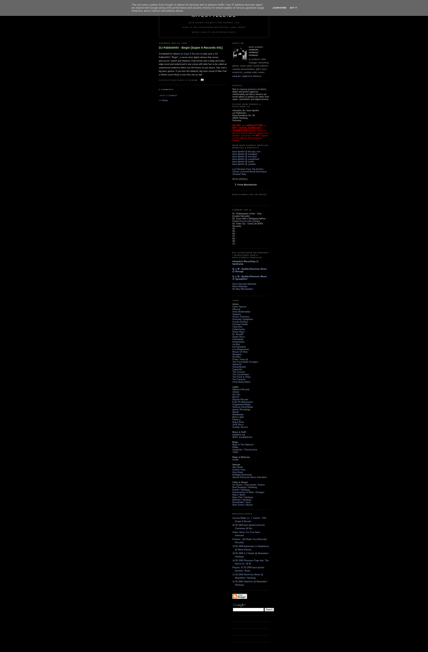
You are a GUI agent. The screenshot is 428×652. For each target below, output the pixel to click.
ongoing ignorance (248, 89)
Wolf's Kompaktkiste (242, 437)
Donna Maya (238, 332)
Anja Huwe (237, 472)
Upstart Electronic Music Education (249, 477)
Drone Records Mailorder (244, 284)
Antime (235, 392)
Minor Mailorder (239, 286)
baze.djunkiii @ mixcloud (244, 156)
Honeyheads (238, 342)
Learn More (279, 8)
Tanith (235, 452)
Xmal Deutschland (241, 382)
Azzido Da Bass (240, 321)
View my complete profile (246, 76)
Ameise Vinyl (238, 469)
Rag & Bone (238, 422)
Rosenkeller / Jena (241, 502)
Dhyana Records (240, 399)
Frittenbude (237, 339)
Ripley (235, 447)
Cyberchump (238, 329)
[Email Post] (202, 80)
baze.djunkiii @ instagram (244, 154)
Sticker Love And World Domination (249, 171)
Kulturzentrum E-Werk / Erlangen (248, 492)
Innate (235, 459)
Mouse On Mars (240, 352)
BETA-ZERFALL (240, 179)
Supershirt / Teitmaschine (244, 449)
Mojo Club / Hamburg (242, 497)
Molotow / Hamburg (241, 500)
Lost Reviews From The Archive (247, 169)
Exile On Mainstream (242, 402)
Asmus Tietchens (240, 316)
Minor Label (238, 417)
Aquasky (236, 314)
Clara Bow (237, 326)
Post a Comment (168, 95)
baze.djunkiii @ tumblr (243, 161)
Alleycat (236, 309)
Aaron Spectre (239, 306)
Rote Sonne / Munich (242, 505)
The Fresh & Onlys (241, 377)
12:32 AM (193, 80)
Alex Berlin (237, 467)
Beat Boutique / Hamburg (244, 487)
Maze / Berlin (238, 495)
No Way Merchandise (242, 289)
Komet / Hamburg (240, 489)
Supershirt (237, 369)
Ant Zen (236, 394)
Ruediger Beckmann (242, 474)
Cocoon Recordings (249, 221)
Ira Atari (236, 344)
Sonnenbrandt (239, 367)
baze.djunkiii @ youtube (244, 164)
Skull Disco (237, 424)
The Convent (238, 372)
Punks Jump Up (240, 359)
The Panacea (238, 379)
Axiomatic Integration (242, 319)
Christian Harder (240, 324)
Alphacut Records (241, 389)
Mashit (235, 412)
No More (236, 357)
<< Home (163, 100)
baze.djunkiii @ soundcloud (245, 159)
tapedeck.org (238, 434)
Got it (293, 8)
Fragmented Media (241, 404)
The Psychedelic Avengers (245, 362)
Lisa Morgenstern (240, 349)
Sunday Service (240, 427)
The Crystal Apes (240, 374)
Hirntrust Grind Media (242, 407)
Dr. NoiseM (237, 334)
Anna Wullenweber (241, 311)
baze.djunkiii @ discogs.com (246, 151)
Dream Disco (238, 337)
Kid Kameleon (239, 347)
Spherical (236, 364)
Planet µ (236, 419)
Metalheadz (238, 414)
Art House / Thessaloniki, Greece (248, 484)
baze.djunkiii (256, 47)
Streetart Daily (239, 174)
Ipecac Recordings (241, 409)
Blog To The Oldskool (242, 444)
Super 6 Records (192, 53)
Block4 (235, 397)
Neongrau (237, 354)
